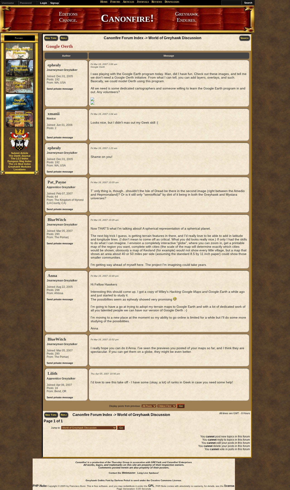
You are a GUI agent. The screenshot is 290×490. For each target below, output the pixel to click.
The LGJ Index (19, 158)
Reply (64, 38)
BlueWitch (57, 219)
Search (244, 38)
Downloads (172, 1)
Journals (143, 1)
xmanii (54, 113)
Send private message (60, 88)
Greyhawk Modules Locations (19, 168)
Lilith (52, 373)
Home (104, 1)
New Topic (51, 38)
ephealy (54, 65)
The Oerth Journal (19, 155)
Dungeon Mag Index (19, 161)
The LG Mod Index (20, 164)
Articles (128, 1)
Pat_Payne (57, 182)
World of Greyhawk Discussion (174, 38)
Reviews (157, 1)
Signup (54, 3)
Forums (115, 1)
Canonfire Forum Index (123, 38)
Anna (52, 275)
